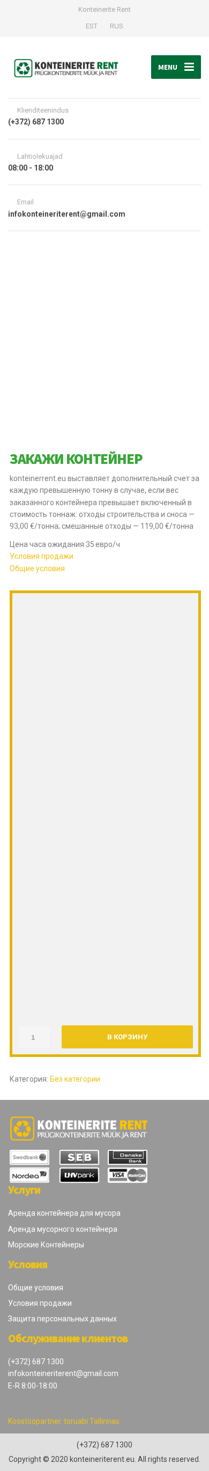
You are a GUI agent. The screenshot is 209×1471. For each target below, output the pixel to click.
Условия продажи (41, 556)
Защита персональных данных (62, 1318)
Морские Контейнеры (46, 1244)
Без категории (75, 1079)
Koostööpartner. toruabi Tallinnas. (64, 1421)
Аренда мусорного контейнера (62, 1229)
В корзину (127, 1037)
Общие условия (37, 568)
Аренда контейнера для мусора (64, 1213)
